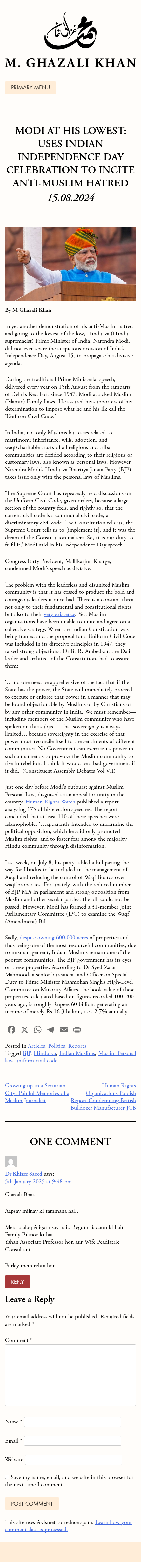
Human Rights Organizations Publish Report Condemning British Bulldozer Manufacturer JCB (103, 1097)
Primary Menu (30, 88)
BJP (26, 1053)
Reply (17, 1282)
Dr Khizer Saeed (23, 1174)
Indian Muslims (77, 1053)
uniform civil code (36, 1060)
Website (14, 1459)
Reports (77, 1046)
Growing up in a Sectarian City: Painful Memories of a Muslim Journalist (37, 1093)
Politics (56, 1046)
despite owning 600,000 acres (54, 937)
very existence (59, 614)
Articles (36, 1046)
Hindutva (45, 1053)
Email (13, 1440)
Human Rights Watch (50, 801)
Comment (18, 1340)
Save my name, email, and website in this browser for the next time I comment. (69, 1480)
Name (13, 1421)
